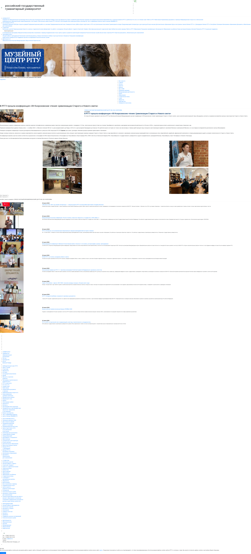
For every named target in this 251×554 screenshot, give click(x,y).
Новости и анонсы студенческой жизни (33, 29)
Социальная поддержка (211, 29)
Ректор (28, 19)
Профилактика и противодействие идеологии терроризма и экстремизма (12, 410)
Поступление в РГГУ (8, 22)
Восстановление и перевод (39, 32)
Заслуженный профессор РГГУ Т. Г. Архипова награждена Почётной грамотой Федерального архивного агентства (72, 270)
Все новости (122, 81)
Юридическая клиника (8, 397)
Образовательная (7, 40)
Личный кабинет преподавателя (11, 35)
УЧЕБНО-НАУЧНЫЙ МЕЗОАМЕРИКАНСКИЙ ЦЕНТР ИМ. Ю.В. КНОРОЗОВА (103, 110)
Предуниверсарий (126, 24)
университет (6, 18)
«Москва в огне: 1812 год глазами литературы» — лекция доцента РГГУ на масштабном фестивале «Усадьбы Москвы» (73, 204)
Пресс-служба (71, 19)
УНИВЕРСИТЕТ (6, 351)
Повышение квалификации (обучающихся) (152, 29)
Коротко (121, 85)
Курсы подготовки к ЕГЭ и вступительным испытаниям (94, 24)
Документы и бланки (35, 35)
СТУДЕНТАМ (6, 460)
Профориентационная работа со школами (39, 24)
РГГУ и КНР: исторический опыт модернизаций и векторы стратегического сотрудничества (66, 322)
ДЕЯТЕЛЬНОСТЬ (7, 520)
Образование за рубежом (170, 29)
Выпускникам (28, 32)
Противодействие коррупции (68, 21)
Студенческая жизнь (124, 96)
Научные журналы (84, 19)
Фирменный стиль (29, 21)
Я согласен (3, 553)
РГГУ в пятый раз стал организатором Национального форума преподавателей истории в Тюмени (68, 230)
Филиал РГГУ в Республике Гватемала (212, 24)
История (77, 19)
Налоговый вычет (8, 31)
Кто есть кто (135, 19)
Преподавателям (7, 34)
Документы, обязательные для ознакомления (132, 32)
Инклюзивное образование (229, 24)
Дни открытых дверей (22, 24)
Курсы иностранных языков (179, 24)
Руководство (38, 19)
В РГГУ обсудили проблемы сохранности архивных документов (58, 296)
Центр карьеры (122, 29)
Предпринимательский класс (58, 24)
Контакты (57, 21)
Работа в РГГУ (150, 19)
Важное (121, 87)
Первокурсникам (17, 29)
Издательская (37, 40)
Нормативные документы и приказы (170, 19)
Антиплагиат (45, 35)
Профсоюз (66, 35)
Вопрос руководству (81, 21)
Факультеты (64, 19)
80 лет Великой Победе (48, 19)
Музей (105, 19)
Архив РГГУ (52, 21)
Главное (121, 82)
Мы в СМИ (121, 88)
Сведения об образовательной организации (14, 19)
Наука (120, 93)
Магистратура (6, 439)
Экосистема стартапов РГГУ (107, 32)
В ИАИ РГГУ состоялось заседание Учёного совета (55, 256)
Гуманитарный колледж (115, 24)
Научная (14, 40)
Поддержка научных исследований (26, 37)
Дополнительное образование (163, 24)
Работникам (158, 19)
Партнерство (122, 101)
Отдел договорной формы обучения (186, 29)
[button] (19, 62)
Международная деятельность (127, 92)
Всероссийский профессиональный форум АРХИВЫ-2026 (57, 309)
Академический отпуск (52, 32)
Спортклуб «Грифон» (83, 29)
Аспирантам (83, 32)
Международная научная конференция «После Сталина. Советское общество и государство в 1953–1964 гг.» (70, 217)
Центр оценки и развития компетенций (69, 32)
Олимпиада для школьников (10, 432)
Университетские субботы (73, 24)
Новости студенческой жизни (10, 466)
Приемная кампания (124, 90)
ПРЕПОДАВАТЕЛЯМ (8, 503)
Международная (21, 40)
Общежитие (21, 32)
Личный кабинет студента (70, 29)
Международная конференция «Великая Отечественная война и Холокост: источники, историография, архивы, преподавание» (75, 243)
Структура (57, 19)
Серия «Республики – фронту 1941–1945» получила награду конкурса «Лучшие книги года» (66, 283)
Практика (117, 32)
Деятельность (6, 39)
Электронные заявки (43, 21)
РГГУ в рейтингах (127, 19)
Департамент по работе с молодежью (53, 29)
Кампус (36, 21)
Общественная (29, 40)
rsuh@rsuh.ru (9, 538)
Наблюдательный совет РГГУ (10, 366)
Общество (121, 99)
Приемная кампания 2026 (9, 24)
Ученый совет (143, 19)
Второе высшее (151, 24)
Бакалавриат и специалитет (10, 437)
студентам (5, 27)
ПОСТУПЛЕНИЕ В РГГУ (8, 418)
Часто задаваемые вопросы (95, 21)
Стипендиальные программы (10, 32)
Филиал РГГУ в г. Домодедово (194, 24)
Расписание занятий (8, 29)
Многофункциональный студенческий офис (100, 29)
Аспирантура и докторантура (139, 24)
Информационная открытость (188, 19)
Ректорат (32, 19)
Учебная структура (53, 35)
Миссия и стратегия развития (115, 19)
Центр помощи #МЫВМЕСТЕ (110, 21)
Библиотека (115, 29)
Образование (137, 29)
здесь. (101, 550)
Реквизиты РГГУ (200, 29)
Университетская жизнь (125, 103)
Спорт (120, 98)
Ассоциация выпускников (96, 19)
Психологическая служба (92, 32)
